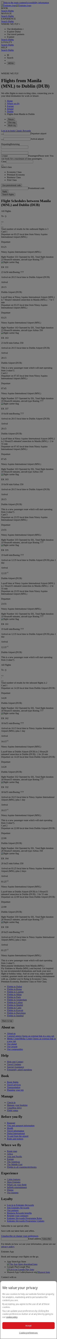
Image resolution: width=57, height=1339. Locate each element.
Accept (28, 1325)
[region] (28, 1310)
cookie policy (12, 1317)
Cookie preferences (28, 1332)
